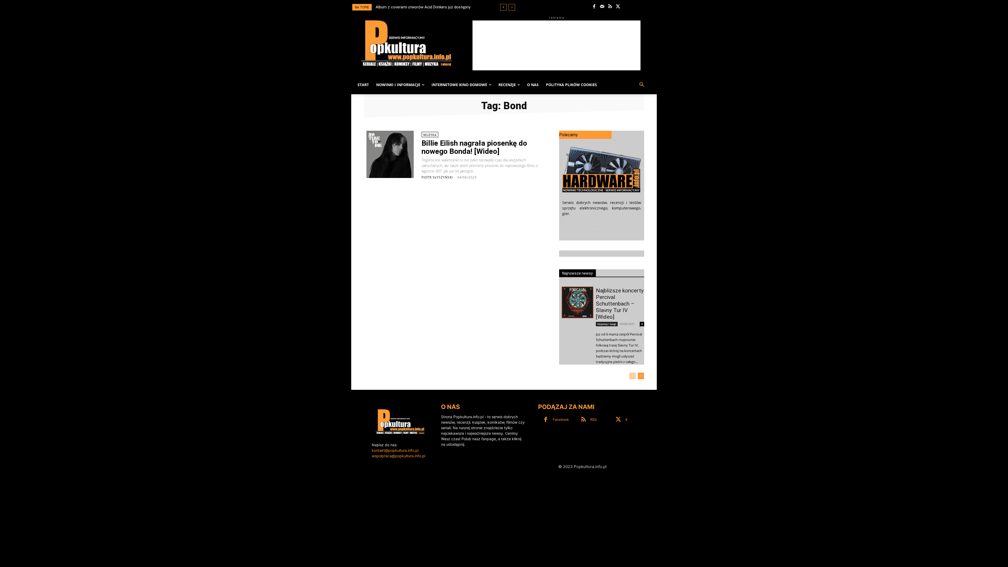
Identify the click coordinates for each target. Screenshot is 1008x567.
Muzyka (430, 135)
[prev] (503, 7)
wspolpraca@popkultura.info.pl (398, 456)
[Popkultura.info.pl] (406, 43)
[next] (511, 7)
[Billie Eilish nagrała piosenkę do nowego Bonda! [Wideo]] (390, 154)
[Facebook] (594, 6)
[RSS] (610, 6)
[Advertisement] (556, 45)
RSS (593, 419)
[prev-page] (632, 375)
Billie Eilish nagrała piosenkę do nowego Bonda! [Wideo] (474, 147)
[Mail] (602, 6)
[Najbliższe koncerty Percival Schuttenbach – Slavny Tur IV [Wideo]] (577, 302)
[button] (642, 84)
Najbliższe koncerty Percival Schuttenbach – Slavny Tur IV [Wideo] (620, 303)
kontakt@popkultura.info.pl (395, 450)
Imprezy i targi (606, 324)
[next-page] (641, 375)
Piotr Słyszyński (437, 177)
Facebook (561, 419)
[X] (618, 6)
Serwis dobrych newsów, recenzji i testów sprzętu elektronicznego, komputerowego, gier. (601, 208)
